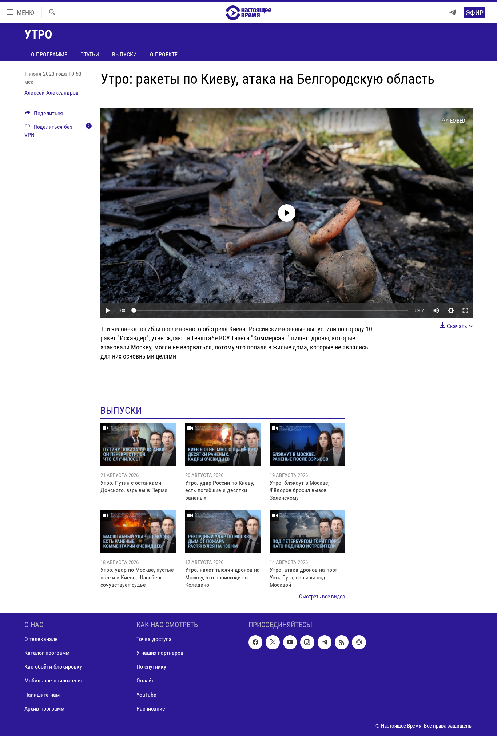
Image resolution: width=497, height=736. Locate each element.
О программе (49, 54)
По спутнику (151, 666)
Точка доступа (154, 639)
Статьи (89, 54)
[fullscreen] (465, 310)
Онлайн (145, 680)
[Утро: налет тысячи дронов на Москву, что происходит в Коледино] (223, 531)
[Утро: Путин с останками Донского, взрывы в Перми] (138, 444)
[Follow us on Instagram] (307, 642)
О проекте (164, 54)
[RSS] (342, 642)
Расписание (150, 708)
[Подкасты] (359, 642)
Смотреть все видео (322, 596)
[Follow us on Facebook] (255, 642)
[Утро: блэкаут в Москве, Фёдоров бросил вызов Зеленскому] (307, 444)
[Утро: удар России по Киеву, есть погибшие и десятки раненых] (223, 444)
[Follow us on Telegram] (324, 642)
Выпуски (124, 54)
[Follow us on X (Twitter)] (272, 642)
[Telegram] (452, 12)
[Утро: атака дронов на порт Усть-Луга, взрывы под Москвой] (307, 531)
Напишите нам (42, 694)
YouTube (146, 694)
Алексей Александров (51, 92)
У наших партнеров (159, 652)
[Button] (44, 115)
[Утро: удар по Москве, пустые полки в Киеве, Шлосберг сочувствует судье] (138, 531)
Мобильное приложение (54, 680)
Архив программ (44, 708)
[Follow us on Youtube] (290, 642)
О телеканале (41, 639)
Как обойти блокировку (53, 666)
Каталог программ (46, 652)
